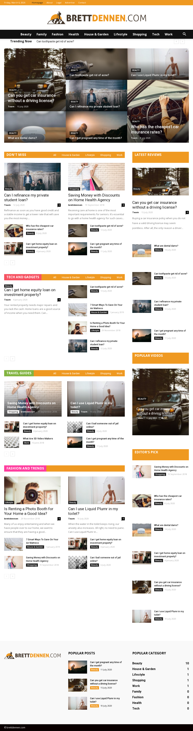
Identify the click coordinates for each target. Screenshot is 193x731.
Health (74, 34)
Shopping (140, 34)
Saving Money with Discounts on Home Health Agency (94, 197)
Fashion (57, 34)
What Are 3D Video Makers (38, 438)
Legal (58, 2)
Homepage (37, 2)
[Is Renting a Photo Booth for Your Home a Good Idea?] (77, 327)
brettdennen (75, 205)
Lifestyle (120, 34)
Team (11, 106)
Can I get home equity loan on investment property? (29, 292)
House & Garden (96, 34)
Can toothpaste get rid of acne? (106, 226)
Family (42, 34)
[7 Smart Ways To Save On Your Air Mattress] (77, 309)
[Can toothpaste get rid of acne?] (96, 67)
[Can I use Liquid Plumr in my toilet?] (158, 67)
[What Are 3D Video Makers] (11, 442)
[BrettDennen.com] (96, 17)
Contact (82, 2)
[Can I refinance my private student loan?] (96, 99)
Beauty (26, 34)
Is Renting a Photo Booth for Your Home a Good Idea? (28, 511)
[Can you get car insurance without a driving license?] (35, 79)
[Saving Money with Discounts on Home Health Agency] (96, 177)
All (54, 155)
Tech (155, 34)
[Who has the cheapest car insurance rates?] (158, 111)
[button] (184, 34)
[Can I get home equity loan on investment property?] (13, 248)
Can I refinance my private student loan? (60, 41)
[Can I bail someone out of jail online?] (74, 427)
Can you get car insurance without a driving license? (154, 205)
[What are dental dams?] (35, 130)
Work (169, 34)
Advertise (70, 2)
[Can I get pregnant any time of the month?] (96, 130)
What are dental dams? (166, 246)
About (50, 2)
